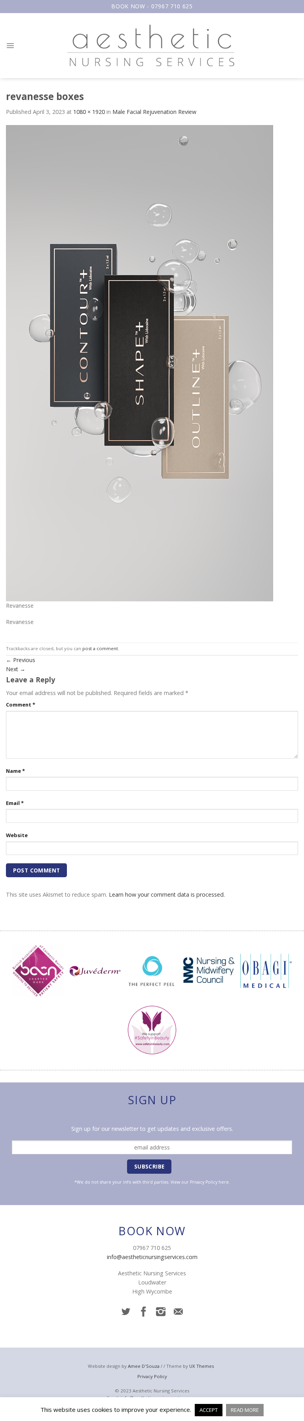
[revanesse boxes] (139, 362)
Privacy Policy (203, 1182)
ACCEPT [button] (209, 1409)
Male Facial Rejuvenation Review (154, 112)
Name (15, 770)
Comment (20, 704)
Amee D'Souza (144, 1366)
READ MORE (245, 1409)
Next (15, 669)
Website (17, 835)
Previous (20, 660)
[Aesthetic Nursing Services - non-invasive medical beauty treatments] (152, 45)
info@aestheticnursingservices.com (152, 1257)
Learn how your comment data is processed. (167, 894)
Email (15, 803)
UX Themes (201, 1366)
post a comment (100, 648)
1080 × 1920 (89, 112)
